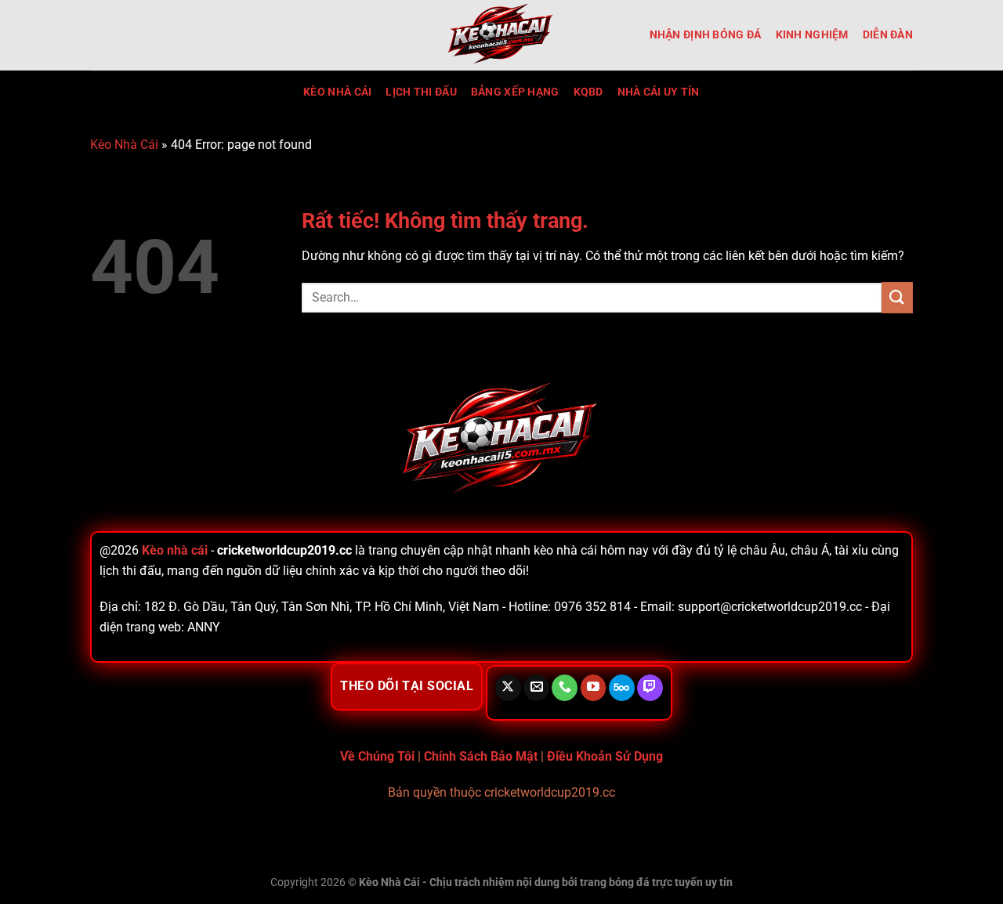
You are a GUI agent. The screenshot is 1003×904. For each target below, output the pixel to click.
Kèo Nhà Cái (337, 92)
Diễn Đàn (888, 35)
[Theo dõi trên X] (508, 687)
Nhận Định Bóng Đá (706, 35)
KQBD (588, 92)
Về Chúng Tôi (377, 756)
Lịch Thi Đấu (421, 92)
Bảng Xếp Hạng (515, 92)
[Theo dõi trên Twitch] (650, 687)
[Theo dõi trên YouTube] (594, 687)
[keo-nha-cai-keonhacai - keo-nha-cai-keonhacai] (501, 35)
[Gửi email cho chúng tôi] (536, 687)
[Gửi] (897, 297)
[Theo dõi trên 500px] (622, 687)
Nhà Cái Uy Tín (658, 92)
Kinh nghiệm (812, 35)
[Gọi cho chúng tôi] (565, 687)
